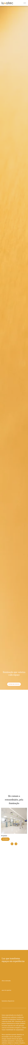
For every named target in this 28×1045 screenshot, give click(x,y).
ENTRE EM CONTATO (14, 684)
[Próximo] (16, 843)
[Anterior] (12, 843)
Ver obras (5, 839)
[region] (14, 826)
